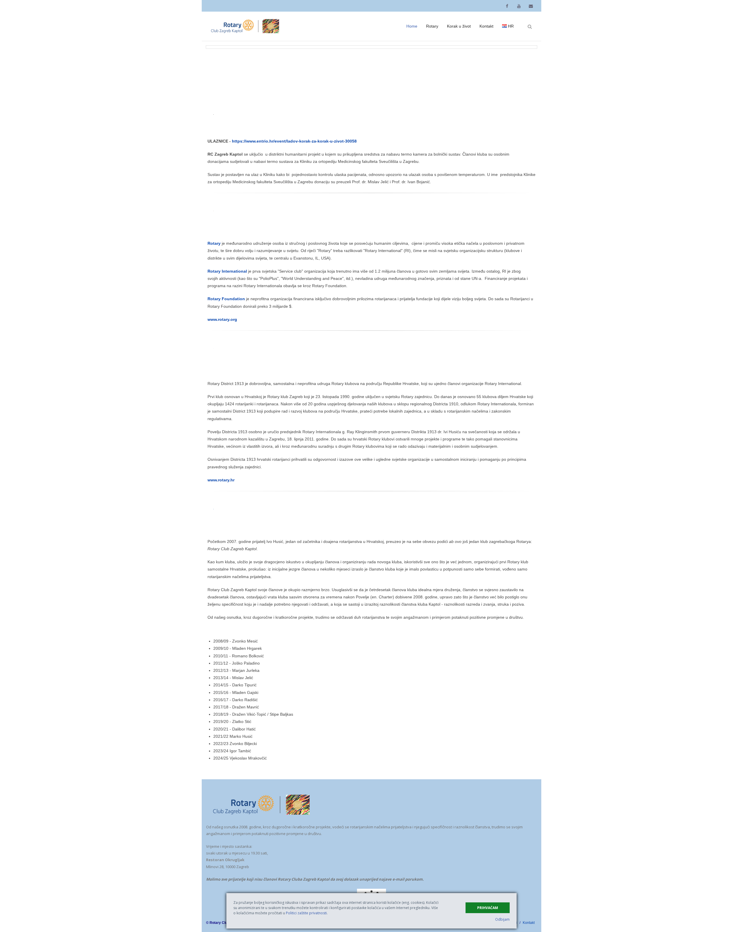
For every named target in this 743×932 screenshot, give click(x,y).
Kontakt (529, 923)
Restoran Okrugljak (225, 859)
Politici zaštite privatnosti (306, 913)
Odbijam (502, 919)
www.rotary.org (222, 319)
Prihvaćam (487, 907)
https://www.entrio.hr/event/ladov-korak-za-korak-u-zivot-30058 (294, 141)
